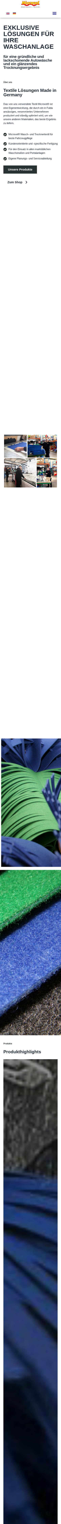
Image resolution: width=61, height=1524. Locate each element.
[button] (54, 13)
